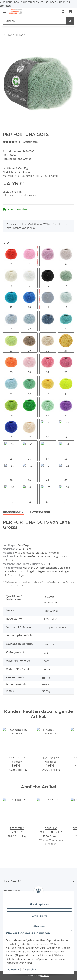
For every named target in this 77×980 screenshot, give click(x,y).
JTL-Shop (44, 975)
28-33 (47, 669)
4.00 (46, 619)
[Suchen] (70, 21)
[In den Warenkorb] (6, 45)
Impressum (12, 969)
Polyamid (49, 596)
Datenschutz (30, 969)
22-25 (47, 661)
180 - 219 (49, 644)
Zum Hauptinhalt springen (16, 2)
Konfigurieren (39, 915)
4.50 (54, 619)
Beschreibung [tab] (13, 511)
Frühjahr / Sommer (55, 627)
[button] (63, 11)
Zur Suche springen (45, 2)
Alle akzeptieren (39, 904)
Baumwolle (50, 602)
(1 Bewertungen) (28, 141)
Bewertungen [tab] (39, 511)
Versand (32, 195)
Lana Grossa (51, 610)
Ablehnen (39, 926)
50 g (46, 652)
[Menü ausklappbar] (4, 10)
